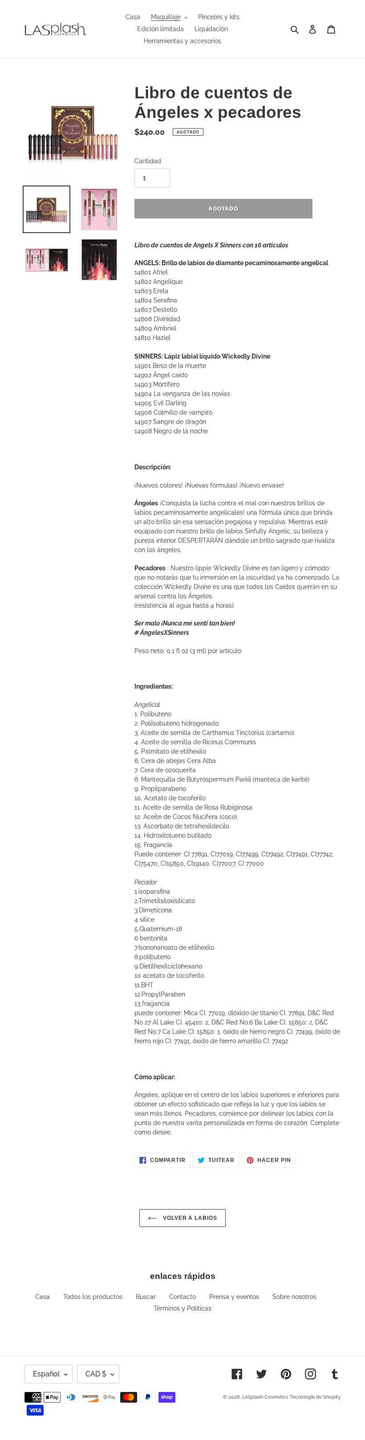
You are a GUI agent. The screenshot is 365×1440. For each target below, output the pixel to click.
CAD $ (95, 1374)
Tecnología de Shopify (315, 1397)
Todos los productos (92, 1296)
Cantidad (147, 161)
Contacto (182, 1296)
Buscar (146, 1296)
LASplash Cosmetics (265, 1397)
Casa (42, 1296)
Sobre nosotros (294, 1296)
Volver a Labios (189, 1218)
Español (46, 1374)
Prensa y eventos (234, 1296)
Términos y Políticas (182, 1308)
